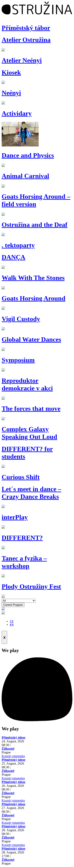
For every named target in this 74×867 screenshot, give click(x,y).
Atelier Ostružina (26, 39)
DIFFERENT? (22, 537)
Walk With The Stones (33, 277)
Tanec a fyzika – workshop (24, 562)
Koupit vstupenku (13, 756)
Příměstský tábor (26, 27)
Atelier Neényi (22, 60)
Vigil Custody (21, 319)
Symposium (18, 360)
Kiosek (11, 72)
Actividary (17, 113)
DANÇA (13, 257)
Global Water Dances (31, 339)
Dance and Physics (28, 155)
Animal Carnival (25, 176)
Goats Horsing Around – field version (36, 200)
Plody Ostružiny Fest (31, 586)
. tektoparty (18, 245)
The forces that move (31, 408)
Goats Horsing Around (33, 298)
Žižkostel (8, 748)
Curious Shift (21, 477)
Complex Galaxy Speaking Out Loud (29, 432)
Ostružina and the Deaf (34, 224)
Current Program (13, 604)
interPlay (15, 517)
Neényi (11, 92)
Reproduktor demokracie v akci (27, 384)
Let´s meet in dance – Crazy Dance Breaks (31, 492)
